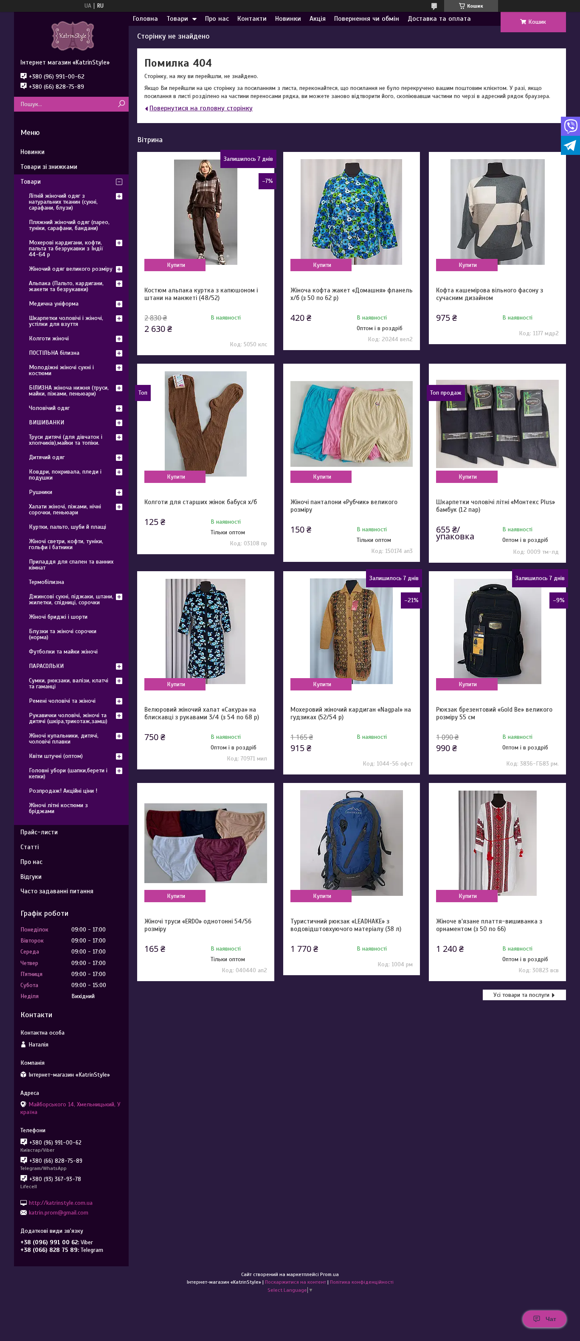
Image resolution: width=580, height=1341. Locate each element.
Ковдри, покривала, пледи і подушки (65, 474)
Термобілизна (46, 582)
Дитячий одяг (47, 457)
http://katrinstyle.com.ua (61, 1202)
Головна (145, 18)
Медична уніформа (54, 303)
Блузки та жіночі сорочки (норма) (62, 634)
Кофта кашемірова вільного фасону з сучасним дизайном (489, 294)
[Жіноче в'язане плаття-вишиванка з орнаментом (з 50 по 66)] (497, 843)
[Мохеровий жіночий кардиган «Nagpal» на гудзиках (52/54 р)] (351, 631)
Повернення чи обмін (366, 18)
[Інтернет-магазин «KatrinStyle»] (71, 35)
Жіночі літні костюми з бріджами (58, 808)
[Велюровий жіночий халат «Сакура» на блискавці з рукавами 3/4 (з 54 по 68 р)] (205, 631)
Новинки (288, 18)
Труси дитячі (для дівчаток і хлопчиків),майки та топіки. (65, 439)
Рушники (40, 492)
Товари (177, 18)
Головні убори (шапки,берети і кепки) (68, 773)
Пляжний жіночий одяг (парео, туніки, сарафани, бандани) (69, 225)
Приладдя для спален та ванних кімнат (71, 564)
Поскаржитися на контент (295, 1282)
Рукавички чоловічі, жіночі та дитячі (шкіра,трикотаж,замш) (68, 718)
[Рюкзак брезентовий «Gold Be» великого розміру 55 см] (497, 631)
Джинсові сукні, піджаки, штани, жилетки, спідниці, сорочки (71, 599)
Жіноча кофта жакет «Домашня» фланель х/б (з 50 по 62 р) (351, 294)
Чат (551, 1319)
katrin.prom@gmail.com (58, 1212)
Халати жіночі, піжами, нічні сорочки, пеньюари (65, 509)
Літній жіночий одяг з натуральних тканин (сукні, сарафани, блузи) (63, 201)
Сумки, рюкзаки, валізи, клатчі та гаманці (68, 683)
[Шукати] (121, 104)
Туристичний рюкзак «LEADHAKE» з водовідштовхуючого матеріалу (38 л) (345, 925)
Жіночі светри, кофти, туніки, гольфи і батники (66, 544)
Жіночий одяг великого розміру (71, 268)
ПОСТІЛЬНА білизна (54, 352)
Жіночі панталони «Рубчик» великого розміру (343, 505)
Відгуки (31, 877)
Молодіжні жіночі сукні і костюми (61, 370)
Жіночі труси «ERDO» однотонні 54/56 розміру (197, 925)
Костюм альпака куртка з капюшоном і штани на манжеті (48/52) (201, 294)
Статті (29, 847)
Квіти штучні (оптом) (56, 756)
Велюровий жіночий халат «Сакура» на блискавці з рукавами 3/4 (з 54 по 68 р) (201, 713)
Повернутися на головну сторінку (201, 108)
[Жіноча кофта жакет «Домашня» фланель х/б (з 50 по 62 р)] (351, 212)
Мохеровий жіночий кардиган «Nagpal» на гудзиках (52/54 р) (350, 713)
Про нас (217, 18)
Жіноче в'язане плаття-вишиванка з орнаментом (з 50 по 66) (489, 925)
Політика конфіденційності (362, 1282)
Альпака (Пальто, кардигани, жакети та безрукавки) (66, 286)
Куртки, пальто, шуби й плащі (67, 526)
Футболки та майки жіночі (63, 651)
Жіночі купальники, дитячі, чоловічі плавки (64, 738)
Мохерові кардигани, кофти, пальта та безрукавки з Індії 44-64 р (66, 248)
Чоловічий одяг (49, 408)
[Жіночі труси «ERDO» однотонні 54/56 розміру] (205, 843)
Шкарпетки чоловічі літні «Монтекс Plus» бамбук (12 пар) (495, 505)
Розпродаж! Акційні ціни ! (63, 790)
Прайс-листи (39, 832)
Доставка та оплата (439, 18)
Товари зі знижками (48, 167)
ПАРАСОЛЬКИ (46, 666)
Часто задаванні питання (56, 891)
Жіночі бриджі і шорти (58, 616)
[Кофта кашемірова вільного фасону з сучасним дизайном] (497, 212)
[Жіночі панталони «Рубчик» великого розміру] (351, 424)
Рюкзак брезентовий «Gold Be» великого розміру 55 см (494, 713)
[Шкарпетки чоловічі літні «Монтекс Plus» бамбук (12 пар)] (497, 424)
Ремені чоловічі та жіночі (62, 700)
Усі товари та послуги (521, 995)
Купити (176, 265)
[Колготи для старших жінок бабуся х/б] (205, 424)
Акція (318, 18)
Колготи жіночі (49, 338)
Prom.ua (329, 1274)
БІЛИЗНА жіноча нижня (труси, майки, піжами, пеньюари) (69, 390)
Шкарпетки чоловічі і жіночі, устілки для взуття (66, 321)
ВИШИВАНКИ (46, 422)
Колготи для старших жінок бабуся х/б (200, 502)
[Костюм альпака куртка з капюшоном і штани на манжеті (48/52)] (205, 212)
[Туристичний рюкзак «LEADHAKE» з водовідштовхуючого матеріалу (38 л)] (351, 843)
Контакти (252, 18)
